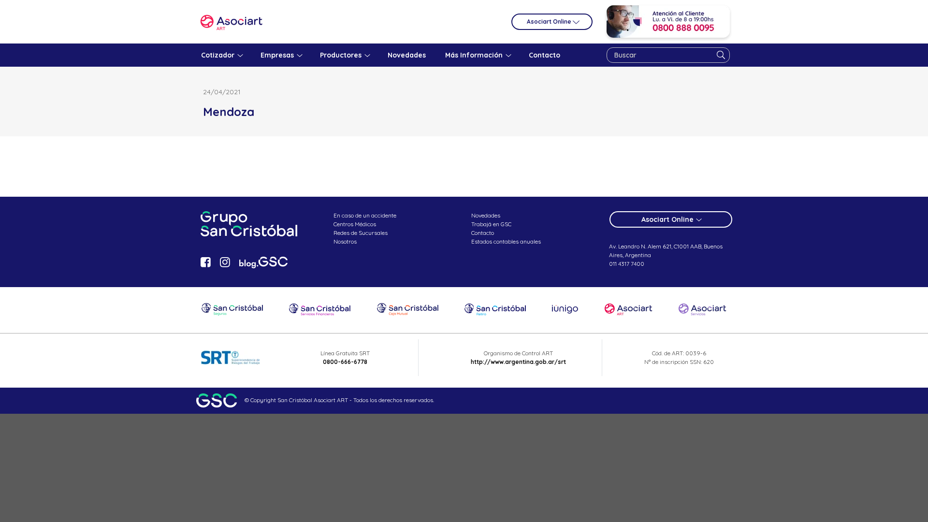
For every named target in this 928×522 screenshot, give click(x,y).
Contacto (482, 232)
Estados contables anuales (506, 241)
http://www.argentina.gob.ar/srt (518, 361)
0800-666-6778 (345, 361)
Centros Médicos (355, 224)
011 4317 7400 (626, 263)
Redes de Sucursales (361, 232)
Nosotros (345, 241)
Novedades (485, 215)
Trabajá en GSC (491, 224)
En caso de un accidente (365, 215)
